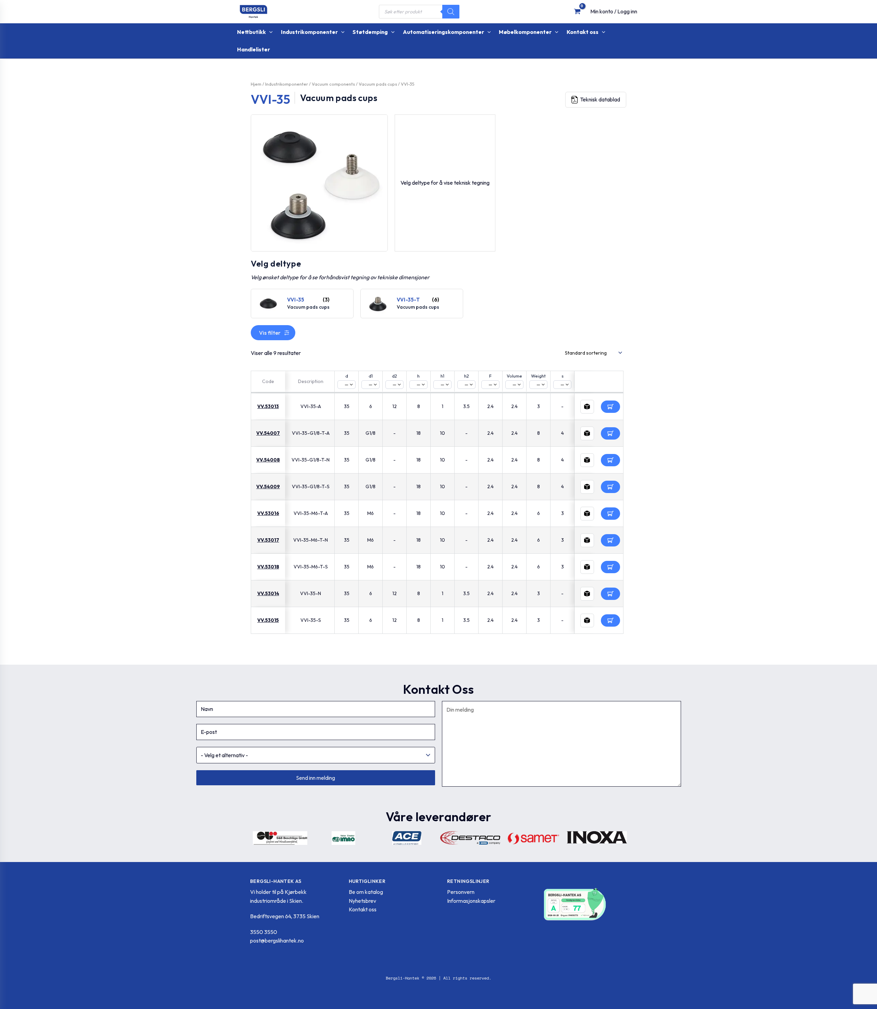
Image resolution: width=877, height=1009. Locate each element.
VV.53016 (268, 513)
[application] (269, 32)
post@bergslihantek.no (277, 940)
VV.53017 (268, 540)
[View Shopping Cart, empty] (577, 11)
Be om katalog (366, 891)
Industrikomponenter (286, 84)
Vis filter (270, 332)
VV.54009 (268, 486)
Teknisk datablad (600, 99)
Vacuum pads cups (378, 84)
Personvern (460, 891)
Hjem (256, 84)
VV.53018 (268, 567)
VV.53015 (268, 620)
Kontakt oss (362, 909)
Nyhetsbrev (362, 900)
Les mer (610, 407)
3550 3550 (263, 931)
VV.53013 (268, 406)
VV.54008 (268, 460)
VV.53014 (268, 593)
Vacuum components (333, 84)
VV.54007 (268, 433)
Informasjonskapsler (471, 900)
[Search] (450, 12)
